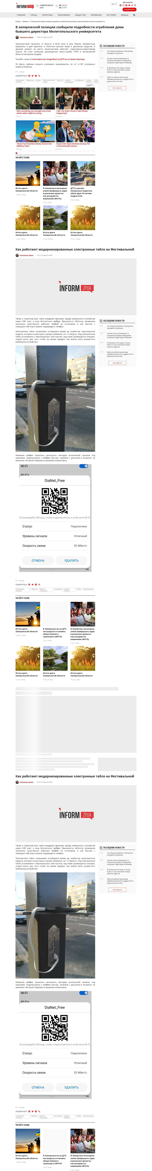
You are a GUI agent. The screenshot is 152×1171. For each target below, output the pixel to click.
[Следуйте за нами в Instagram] (123, 5)
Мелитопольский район (48, 81)
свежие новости (89, 81)
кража (38, 80)
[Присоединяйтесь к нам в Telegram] (126, 5)
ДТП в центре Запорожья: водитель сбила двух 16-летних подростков (81, 192)
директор (30, 80)
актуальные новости (20, 81)
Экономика (64, 15)
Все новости (117, 88)
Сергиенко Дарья (26, 37)
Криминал (96, 15)
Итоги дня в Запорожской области (27, 189)
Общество (80, 15)
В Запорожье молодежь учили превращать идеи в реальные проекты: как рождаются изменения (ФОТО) (55, 193)
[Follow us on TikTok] (132, 5)
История (111, 15)
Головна (18, 21)
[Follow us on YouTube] (129, 5)
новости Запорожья (69, 81)
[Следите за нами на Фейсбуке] (120, 5)
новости (60, 80)
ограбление (79, 80)
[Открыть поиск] (134, 15)
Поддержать (129, 9)
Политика (47, 15)
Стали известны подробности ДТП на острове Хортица (57, 59)
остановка (58, 589)
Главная (21, 15)
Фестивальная (88, 589)
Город (33, 15)
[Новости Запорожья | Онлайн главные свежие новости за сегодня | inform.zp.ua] (25, 6)
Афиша (124, 15)
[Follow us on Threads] (135, 5)
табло (79, 589)
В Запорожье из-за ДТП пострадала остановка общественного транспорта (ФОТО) (54, 633)
